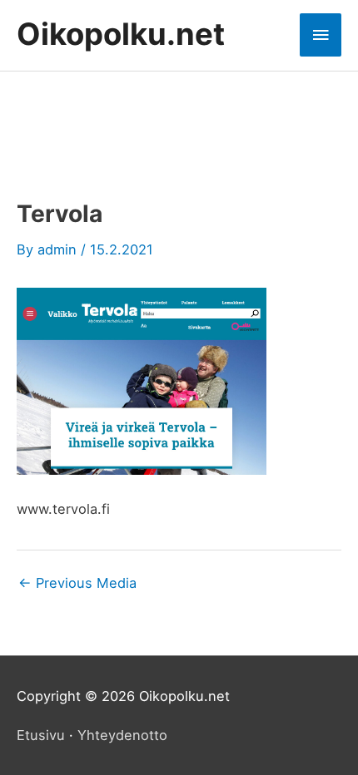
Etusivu (41, 735)
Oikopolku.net (121, 34)
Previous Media (77, 583)
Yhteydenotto (122, 735)
